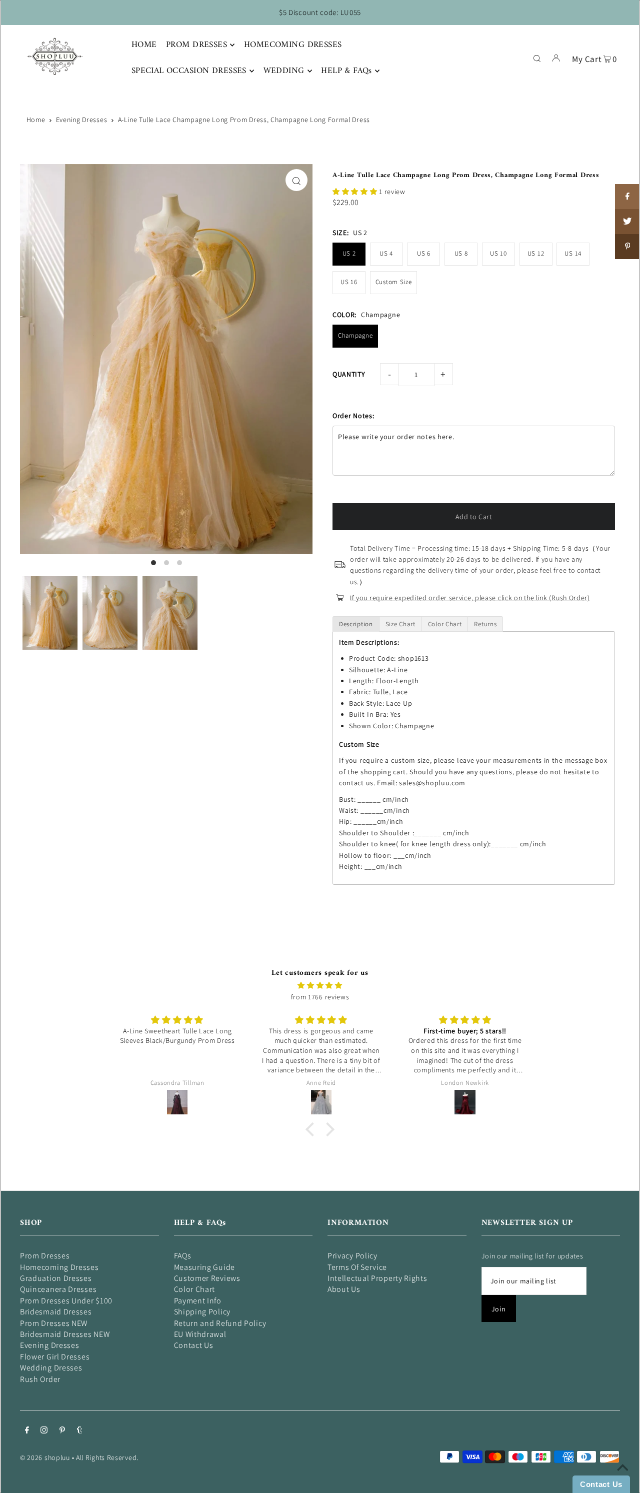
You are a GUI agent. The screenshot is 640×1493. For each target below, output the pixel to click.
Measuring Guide (205, 1267)
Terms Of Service (357, 1267)
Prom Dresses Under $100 (66, 1300)
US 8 (461, 253)
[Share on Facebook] (627, 196)
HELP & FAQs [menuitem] (346, 71)
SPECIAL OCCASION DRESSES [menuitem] (189, 71)
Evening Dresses (82, 119)
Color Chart (195, 1289)
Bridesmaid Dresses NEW (65, 1334)
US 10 (498, 253)
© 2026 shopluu (45, 1457)
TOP (622, 1479)
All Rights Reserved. (107, 1457)
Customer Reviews (207, 1278)
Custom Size (394, 282)
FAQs (183, 1255)
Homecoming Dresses (59, 1267)
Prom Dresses (45, 1255)
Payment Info (198, 1300)
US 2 (349, 253)
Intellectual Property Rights (378, 1278)
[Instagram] (44, 1430)
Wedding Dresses (51, 1367)
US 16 (349, 282)
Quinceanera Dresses (58, 1289)
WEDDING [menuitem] (284, 71)
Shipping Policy (202, 1311)
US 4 (386, 253)
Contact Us (194, 1345)
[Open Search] (537, 58)
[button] (355, 191)
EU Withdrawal (200, 1334)
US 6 (423, 253)
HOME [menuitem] (144, 45)
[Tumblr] (79, 1430)
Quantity (349, 374)
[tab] (356, 624)
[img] (320, 985)
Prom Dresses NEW (54, 1323)
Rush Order (40, 1379)
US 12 (536, 253)
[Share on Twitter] (627, 221)
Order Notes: (353, 415)
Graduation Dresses (56, 1278)
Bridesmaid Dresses (56, 1311)
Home (36, 119)
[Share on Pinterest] (627, 246)
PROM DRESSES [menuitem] (196, 45)
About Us (344, 1289)
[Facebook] (27, 1430)
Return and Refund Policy (220, 1323)
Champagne (355, 335)
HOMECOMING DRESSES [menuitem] (293, 45)
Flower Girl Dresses (55, 1356)
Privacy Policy (353, 1255)
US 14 (573, 253)
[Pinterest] (62, 1430)
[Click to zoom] (297, 180)
